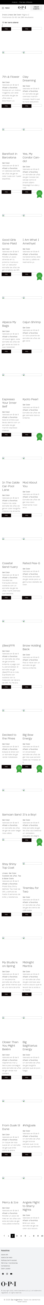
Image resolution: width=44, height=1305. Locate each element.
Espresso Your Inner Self (9, 403)
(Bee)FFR (8, 645)
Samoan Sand (11, 814)
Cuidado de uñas (9, 876)
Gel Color (18, 15)
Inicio (5, 15)
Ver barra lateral (11, 22)
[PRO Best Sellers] (32, 202)
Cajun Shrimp (32, 322)
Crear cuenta (36, 8)
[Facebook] (3, 1274)
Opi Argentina (16, 1300)
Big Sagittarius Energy (30, 1045)
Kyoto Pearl (30, 399)
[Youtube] (11, 1274)
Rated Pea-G (31, 563)
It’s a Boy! (29, 814)
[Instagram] (7, 1274)
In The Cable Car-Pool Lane (11, 486)
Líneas (11, 15)
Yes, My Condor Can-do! (31, 157)
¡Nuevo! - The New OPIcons (22, 2)
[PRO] (11, 39)
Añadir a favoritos (9, 88)
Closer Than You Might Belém (10, 1045)
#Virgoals (29, 1125)
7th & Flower (10, 76)
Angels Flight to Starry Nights (31, 1206)
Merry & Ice (10, 1202)
